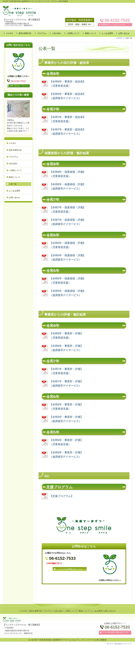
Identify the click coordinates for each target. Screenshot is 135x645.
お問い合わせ (123, 33)
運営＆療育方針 (25, 33)
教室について (90, 33)
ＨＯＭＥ (9, 33)
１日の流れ (56, 33)
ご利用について (72, 33)
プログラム (42, 33)
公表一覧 (12, 184)
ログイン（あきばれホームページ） (119, 644)
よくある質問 (107, 33)
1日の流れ (13, 163)
